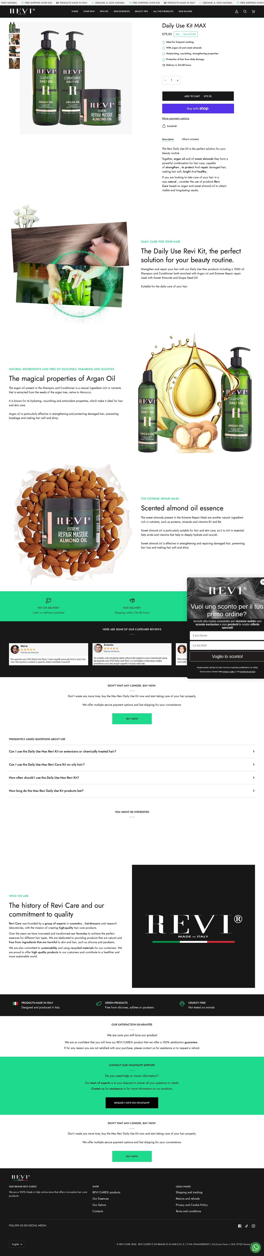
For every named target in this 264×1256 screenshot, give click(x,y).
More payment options (175, 118)
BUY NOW (132, 718)
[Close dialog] (256, 581)
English (16, 1244)
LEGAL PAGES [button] (183, 1186)
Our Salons (99, 1205)
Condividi (172, 126)
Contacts (97, 1211)
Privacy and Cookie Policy (192, 1205)
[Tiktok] (246, 1226)
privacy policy (221, 672)
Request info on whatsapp (132, 1103)
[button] (163, 11)
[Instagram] (253, 1226)
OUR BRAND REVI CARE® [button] (23, 1186)
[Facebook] (239, 1226)
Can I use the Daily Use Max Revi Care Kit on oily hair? (47, 764)
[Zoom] (26, 127)
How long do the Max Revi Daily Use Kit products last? (46, 790)
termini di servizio (241, 672)
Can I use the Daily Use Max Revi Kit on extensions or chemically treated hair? (62, 751)
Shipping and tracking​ (189, 1192)
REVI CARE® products (106, 1192)
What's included (190, 139)
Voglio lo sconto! (220, 657)
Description (168, 139)
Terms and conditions (188, 1211)
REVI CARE (124, 1244)
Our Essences (100, 1199)
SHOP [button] (95, 1186)
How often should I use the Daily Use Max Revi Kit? (44, 777)
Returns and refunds (188, 1199)
